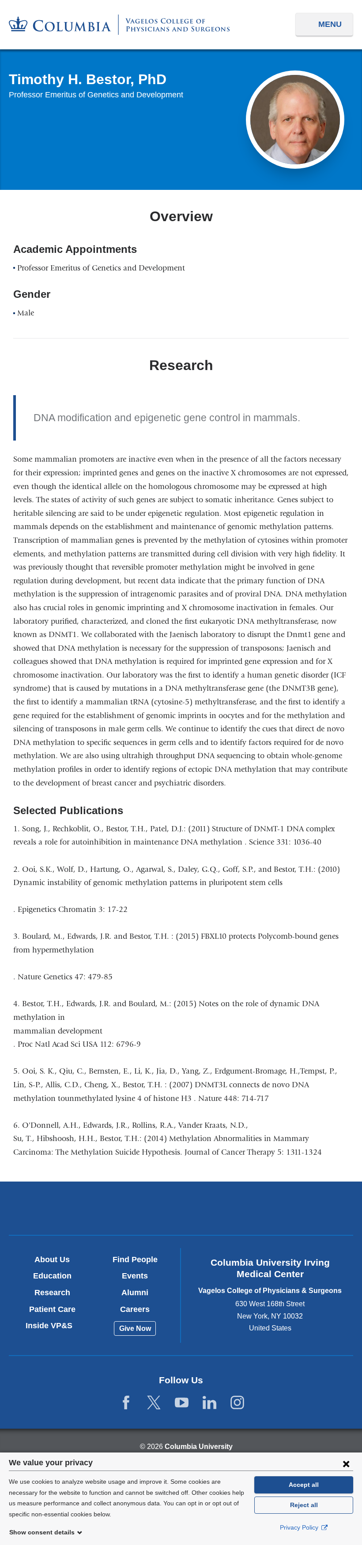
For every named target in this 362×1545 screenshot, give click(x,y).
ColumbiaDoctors (293, 1208)
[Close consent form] (346, 1463)
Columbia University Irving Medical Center (68, 1208)
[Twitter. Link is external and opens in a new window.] (154, 1403)
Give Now (135, 1328)
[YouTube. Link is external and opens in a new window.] (181, 1403)
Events (135, 1275)
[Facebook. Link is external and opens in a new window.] (126, 1403)
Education (52, 1275)
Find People (135, 1259)
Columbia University (199, 1446)
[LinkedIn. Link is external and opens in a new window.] (209, 1403)
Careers (135, 1309)
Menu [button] (330, 24)
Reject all (304, 1504)
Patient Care (52, 1309)
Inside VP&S (52, 1325)
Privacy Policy (300, 1527)
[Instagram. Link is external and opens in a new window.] (237, 1403)
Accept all (304, 1484)
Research (52, 1292)
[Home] (119, 25)
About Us (52, 1259)
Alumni (134, 1292)
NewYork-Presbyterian (181, 1209)
